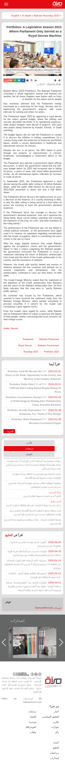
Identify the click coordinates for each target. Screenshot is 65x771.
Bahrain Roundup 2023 (46, 15)
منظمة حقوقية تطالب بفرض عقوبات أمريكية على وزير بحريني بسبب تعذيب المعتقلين (34, 485)
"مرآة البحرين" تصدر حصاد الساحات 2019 (42, 634)
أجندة (56, 742)
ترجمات (29, 448)
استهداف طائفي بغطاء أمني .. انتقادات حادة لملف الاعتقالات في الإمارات (34, 575)
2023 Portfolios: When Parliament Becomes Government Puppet (36, 421)
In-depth (26, 15)
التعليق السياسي (50, 716)
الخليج (9, 535)
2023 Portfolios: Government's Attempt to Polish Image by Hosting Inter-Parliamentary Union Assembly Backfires (33, 400)
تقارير (29, 442)
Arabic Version (10, 328)
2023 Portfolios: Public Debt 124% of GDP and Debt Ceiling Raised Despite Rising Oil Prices (35, 388)
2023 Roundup (31, 351)
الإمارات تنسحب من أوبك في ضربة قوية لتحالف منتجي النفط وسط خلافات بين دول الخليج (34, 553)
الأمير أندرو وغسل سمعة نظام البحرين (42, 494)
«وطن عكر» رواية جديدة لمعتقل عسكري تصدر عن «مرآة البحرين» (16, 636)
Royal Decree (25, 345)
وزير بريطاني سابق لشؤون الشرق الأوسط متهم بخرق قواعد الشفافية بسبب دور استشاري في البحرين (35, 512)
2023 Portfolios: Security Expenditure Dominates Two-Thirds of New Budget (34, 412)
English (15, 15)
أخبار (56, 711)
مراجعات (54, 752)
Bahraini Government (48, 345)
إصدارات (17, 620)
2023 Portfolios (51, 351)
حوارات (55, 727)
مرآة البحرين (58, 4)
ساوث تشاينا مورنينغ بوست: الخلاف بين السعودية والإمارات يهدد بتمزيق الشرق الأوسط (36, 475)
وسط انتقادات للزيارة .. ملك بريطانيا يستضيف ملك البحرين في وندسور (32, 521)
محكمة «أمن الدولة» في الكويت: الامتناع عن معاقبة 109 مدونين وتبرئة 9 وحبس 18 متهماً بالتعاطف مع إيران (33, 564)
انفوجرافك (30, 727)
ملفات (33, 732)
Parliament (28, 339)
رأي (57, 732)
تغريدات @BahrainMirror (48, 607)
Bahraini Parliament (49, 339)
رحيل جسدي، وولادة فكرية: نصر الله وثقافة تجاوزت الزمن (33, 503)
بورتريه (32, 721)
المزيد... (9, 431)
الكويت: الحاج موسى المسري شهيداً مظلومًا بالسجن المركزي (36, 544)
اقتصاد (29, 454)
